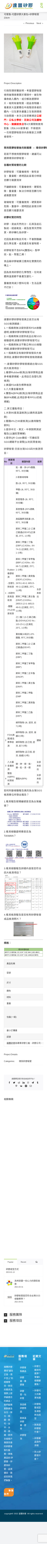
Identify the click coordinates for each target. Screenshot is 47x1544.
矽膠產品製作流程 (37, 1442)
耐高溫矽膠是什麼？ (37, 1428)
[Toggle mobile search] (41, 6)
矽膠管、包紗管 (23, 1394)
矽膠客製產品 (23, 1369)
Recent (23, 1262)
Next (39, 23)
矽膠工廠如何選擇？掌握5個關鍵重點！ (37, 1375)
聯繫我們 (9, 1492)
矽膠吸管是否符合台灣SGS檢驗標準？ (27, 1297)
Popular (10, 1262)
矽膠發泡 (23, 1437)
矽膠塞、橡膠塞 (23, 1381)
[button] (23, 1315)
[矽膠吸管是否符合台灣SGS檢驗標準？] (9, 1296)
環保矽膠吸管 (25, 1061)
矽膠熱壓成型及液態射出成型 (37, 1411)
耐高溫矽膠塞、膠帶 (23, 1423)
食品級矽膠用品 (23, 1408)
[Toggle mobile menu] (41, 4)
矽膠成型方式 (12, 1269)
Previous (30, 23)
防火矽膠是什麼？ (37, 1455)
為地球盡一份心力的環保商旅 (27, 1282)
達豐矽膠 (11, 1043)
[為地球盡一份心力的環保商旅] (9, 1281)
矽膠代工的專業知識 (37, 1394)
